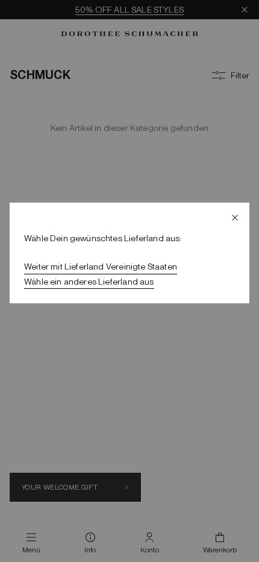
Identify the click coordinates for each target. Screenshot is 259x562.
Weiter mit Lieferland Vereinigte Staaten (100, 266)
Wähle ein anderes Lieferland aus (89, 281)
